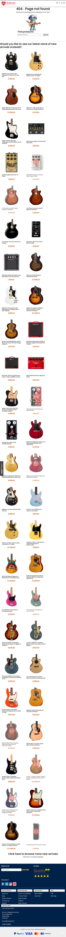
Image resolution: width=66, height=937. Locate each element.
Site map (53, 896)
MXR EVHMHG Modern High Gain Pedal (35, 376)
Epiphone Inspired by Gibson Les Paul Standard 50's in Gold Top (11, 476)
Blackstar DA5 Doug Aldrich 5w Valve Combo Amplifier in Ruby (11, 376)
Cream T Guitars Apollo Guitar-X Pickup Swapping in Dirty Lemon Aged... (35, 778)
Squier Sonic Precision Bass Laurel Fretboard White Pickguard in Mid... (10, 811)
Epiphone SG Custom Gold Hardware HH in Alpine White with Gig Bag (10, 309)
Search (46, 35)
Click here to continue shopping (33, 857)
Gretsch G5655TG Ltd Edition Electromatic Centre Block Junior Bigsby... (36, 644)
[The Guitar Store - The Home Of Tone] (33, 933)
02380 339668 (6, 924)
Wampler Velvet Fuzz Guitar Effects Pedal (34, 242)
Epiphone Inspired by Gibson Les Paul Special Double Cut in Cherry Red (35, 443)
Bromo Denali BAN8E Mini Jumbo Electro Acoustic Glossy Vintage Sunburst (11, 343)
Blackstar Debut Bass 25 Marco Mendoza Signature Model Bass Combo (35, 343)
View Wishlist (38, 893)
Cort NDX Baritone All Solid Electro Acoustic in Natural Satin (35, 677)
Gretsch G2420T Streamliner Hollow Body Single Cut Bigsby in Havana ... (11, 644)
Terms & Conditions (24, 893)
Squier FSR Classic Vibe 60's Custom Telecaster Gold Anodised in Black (10, 410)
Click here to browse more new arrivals (33, 854)
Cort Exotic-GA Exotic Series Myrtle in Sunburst (34, 208)
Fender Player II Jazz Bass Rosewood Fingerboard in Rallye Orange (11, 711)
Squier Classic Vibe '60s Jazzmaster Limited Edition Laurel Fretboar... (11, 142)
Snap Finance (22, 903)
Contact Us (5, 901)
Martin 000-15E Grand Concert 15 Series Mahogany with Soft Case (11, 108)
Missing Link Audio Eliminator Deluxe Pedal (34, 409)
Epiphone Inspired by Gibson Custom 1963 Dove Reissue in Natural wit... (34, 577)
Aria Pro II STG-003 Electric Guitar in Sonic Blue (34, 510)
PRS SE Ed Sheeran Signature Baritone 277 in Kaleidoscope (10, 577)
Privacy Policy (22, 896)
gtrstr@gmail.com (8, 921)
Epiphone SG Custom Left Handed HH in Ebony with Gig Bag (10, 75)
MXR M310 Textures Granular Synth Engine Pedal (34, 175)
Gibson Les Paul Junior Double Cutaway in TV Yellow (11, 543)
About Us (5, 893)
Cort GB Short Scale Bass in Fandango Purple (10, 610)
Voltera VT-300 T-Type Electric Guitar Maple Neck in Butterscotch (35, 543)
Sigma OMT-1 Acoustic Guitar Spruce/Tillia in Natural (34, 744)
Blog (3, 896)
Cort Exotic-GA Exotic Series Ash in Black (11, 242)
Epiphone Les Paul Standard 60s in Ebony (11, 510)
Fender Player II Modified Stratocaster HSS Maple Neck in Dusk (11, 778)
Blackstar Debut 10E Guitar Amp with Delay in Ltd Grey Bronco (11, 275)
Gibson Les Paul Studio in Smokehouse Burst (33, 275)
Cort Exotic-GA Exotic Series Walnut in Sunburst (10, 208)
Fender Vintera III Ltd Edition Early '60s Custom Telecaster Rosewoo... (36, 811)
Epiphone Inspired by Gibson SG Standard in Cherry (35, 476)
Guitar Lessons (6, 898)
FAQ (52, 893)
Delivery (20, 901)
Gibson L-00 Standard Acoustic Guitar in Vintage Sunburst (11, 844)
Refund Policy (22, 898)
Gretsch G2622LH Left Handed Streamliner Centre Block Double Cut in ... (11, 677)
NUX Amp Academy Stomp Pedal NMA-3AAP (36, 142)
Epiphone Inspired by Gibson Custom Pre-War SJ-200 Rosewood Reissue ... (34, 309)
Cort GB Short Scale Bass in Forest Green (34, 610)
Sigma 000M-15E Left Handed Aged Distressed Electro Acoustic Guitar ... (10, 744)
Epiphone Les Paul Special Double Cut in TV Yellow (33, 75)
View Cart (37, 896)
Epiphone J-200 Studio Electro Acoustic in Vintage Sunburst (35, 108)
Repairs (4, 903)
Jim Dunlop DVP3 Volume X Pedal (36, 845)
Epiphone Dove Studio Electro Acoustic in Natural (35, 710)
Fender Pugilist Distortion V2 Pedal (10, 175)
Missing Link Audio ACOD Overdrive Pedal (9, 443)
